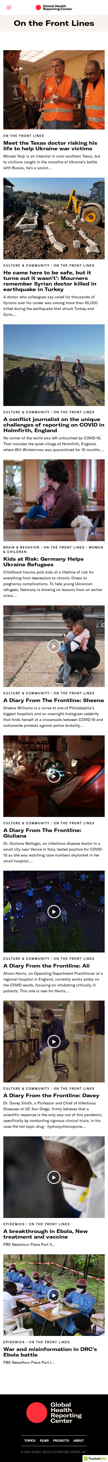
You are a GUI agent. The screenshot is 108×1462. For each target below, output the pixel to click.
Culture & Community (26, 265)
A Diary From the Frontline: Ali (46, 966)
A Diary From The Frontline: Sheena (53, 700)
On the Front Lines (23, 136)
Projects (61, 1441)
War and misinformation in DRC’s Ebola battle (50, 1352)
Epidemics (14, 1224)
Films (44, 1441)
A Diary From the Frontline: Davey (51, 1095)
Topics (29, 1441)
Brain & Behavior (21, 547)
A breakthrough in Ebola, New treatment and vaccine (45, 1234)
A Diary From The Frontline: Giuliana (42, 833)
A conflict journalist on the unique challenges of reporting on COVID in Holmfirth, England (53, 425)
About (78, 1441)
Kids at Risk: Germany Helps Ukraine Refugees (43, 562)
